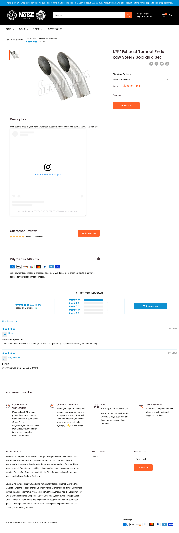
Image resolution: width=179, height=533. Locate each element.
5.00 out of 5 (35, 305)
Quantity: (117, 95)
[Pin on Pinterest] (156, 64)
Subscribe (143, 467)
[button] (31, 42)
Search (95, 456)
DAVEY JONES (55, 29)
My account (143, 16)
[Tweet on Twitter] (162, 64)
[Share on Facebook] (151, 64)
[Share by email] (167, 64)
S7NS (8, 29)
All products (18, 40)
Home (8, 40)
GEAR (22, 29)
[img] (8, 329)
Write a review (89, 233)
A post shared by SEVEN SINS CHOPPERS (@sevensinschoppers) (47, 211)
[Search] (128, 15)
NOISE (36, 29)
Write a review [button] (150, 306)
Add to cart (126, 105)
